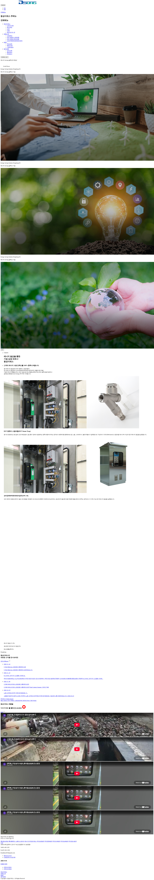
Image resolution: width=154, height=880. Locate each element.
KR (5, 9)
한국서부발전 (57, 841)
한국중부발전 (49, 841)
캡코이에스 (33, 841)
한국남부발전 (65, 841)
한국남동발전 (41, 841)
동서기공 (27, 841)
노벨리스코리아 (19, 841)
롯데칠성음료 (4, 841)
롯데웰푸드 (12, 841)
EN (5, 8)
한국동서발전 (73, 841)
